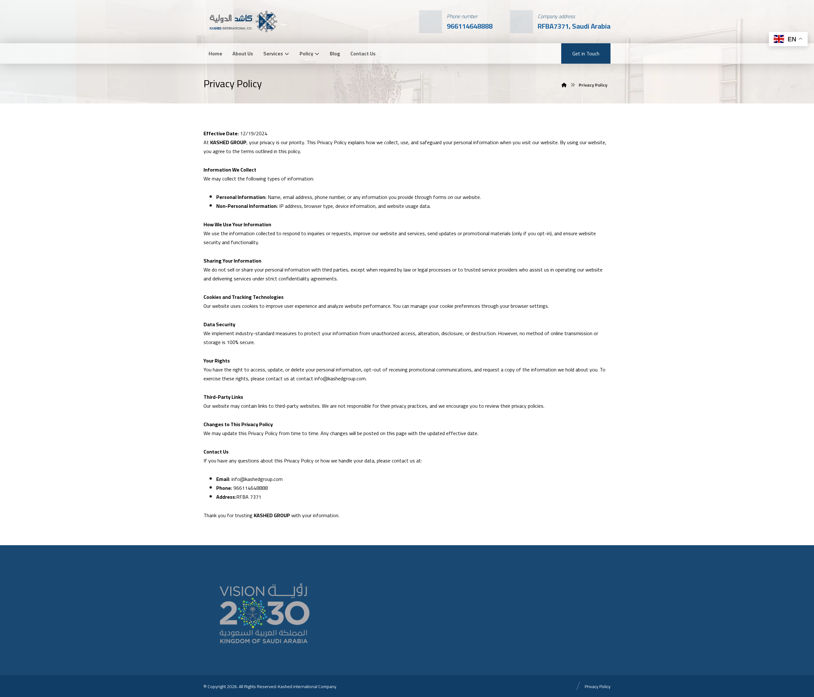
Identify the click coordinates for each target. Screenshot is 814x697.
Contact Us (363, 53)
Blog (335, 53)
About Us (242, 53)
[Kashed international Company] (243, 21)
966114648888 (250, 488)
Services (273, 53)
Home (215, 53)
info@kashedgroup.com (339, 378)
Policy (306, 53)
